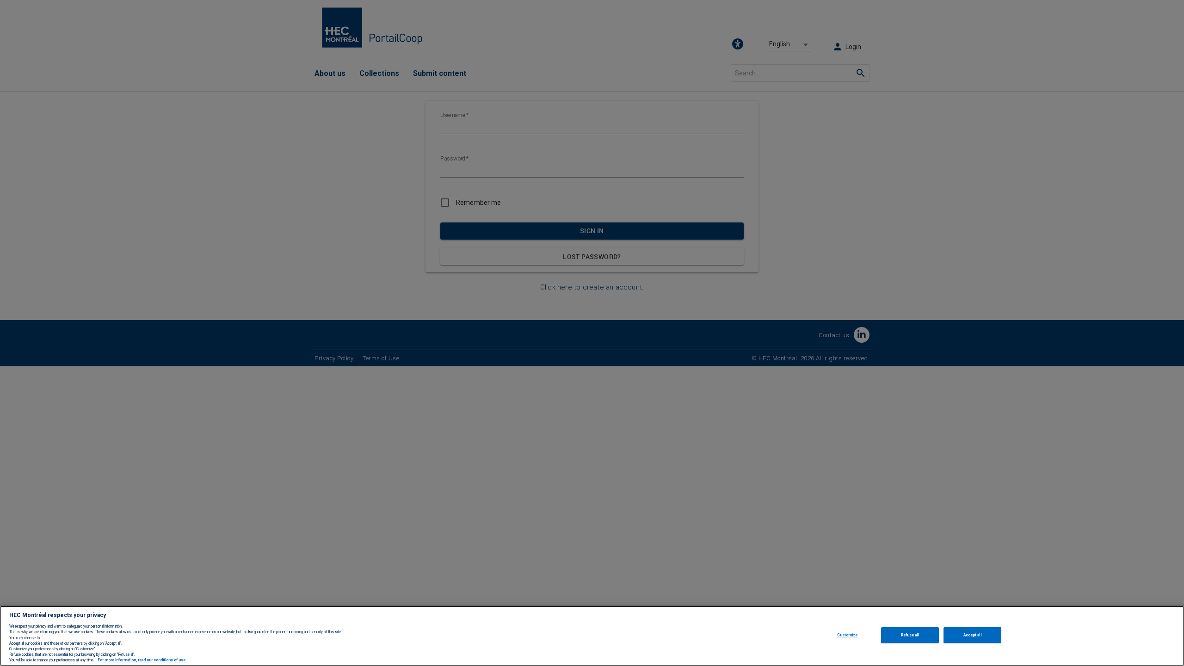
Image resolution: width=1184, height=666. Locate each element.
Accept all (972, 635)
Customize (847, 635)
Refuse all (910, 635)
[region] (592, 636)
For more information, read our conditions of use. (142, 660)
